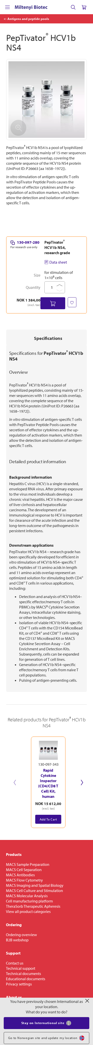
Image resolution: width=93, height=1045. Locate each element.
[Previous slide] (15, 782)
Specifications (48, 338)
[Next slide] (82, 782)
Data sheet (58, 262)
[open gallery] (46, 99)
